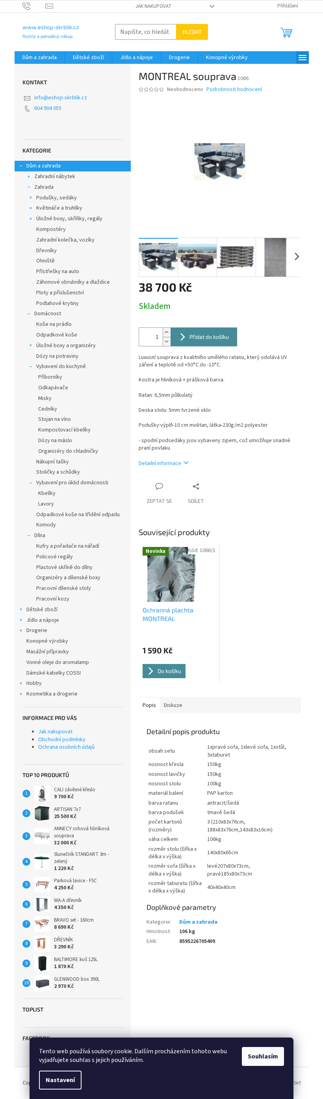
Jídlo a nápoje (42, 620)
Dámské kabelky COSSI (53, 673)
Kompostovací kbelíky (64, 430)
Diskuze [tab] (173, 705)
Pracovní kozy (52, 599)
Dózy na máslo (55, 440)
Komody (46, 525)
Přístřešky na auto (57, 271)
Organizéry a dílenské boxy (68, 578)
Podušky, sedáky (56, 198)
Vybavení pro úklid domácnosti (72, 483)
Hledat (192, 31)
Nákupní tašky (52, 462)
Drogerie (36, 630)
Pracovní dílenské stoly (63, 588)
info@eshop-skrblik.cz (60, 98)
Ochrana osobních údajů (66, 747)
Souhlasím (263, 1056)
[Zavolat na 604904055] (34, 5)
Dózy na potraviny (57, 356)
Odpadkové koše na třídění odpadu (78, 515)
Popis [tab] (149, 705)
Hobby (34, 683)
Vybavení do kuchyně (61, 366)
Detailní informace (160, 463)
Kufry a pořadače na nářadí (67, 546)
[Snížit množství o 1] (167, 341)
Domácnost (47, 314)
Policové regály (54, 557)
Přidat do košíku (209, 336)
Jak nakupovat (153, 6)
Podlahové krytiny (57, 303)
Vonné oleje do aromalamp (57, 662)
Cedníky (47, 409)
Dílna (39, 535)
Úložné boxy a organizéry (66, 346)
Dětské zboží (42, 610)
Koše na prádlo (54, 324)
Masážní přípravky (47, 652)
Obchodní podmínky (61, 740)
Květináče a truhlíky (59, 208)
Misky (45, 398)
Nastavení (60, 1080)
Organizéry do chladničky (68, 451)
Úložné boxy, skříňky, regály (69, 219)
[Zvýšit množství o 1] (167, 332)
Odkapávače (53, 388)
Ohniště (45, 261)
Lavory (46, 504)
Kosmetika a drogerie (52, 694)
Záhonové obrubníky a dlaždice (73, 282)
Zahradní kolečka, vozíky (65, 240)
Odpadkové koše (56, 335)
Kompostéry (51, 229)
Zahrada (44, 187)
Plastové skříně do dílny (64, 567)
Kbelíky (47, 493)
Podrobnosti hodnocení (234, 89)
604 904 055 (47, 108)
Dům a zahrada (43, 166)
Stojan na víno (54, 419)
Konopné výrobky (47, 641)
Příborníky (50, 377)
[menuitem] (40, 57)
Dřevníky (46, 251)
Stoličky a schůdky (58, 472)
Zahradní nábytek (54, 176)
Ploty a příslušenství (60, 293)
